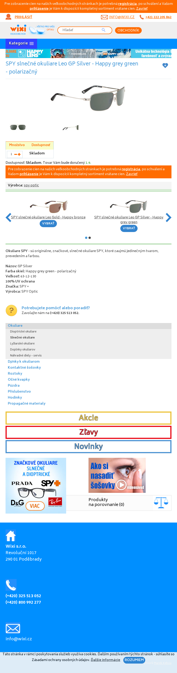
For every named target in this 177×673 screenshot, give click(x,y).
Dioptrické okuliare (23, 331)
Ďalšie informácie (105, 660)
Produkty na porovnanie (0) (106, 503)
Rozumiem (134, 660)
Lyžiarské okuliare (22, 343)
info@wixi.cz (122, 17)
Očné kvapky (19, 380)
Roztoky (15, 374)
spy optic (31, 185)
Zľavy (88, 433)
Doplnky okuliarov (22, 349)
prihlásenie (39, 9)
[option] (88, 53)
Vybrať (48, 223)
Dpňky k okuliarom (24, 362)
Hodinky (15, 398)
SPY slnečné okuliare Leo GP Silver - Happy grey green (128, 220)
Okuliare (15, 326)
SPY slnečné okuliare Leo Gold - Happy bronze (48, 217)
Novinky (88, 447)
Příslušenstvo (19, 392)
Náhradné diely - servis (26, 355)
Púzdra (14, 386)
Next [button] (168, 217)
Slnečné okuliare (22, 337)
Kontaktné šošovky (24, 368)
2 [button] (89, 238)
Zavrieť (142, 9)
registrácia (127, 4)
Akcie (88, 419)
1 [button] (86, 238)
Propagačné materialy (26, 404)
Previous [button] (8, 217)
